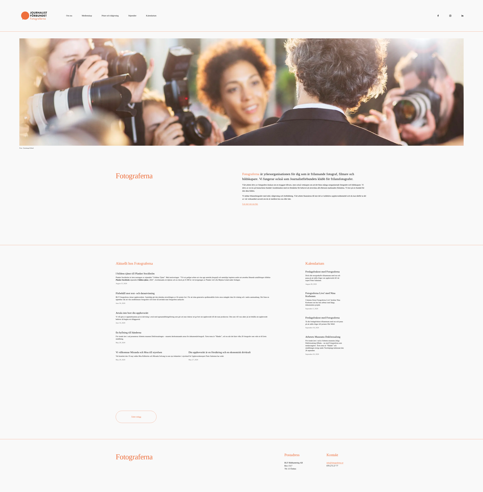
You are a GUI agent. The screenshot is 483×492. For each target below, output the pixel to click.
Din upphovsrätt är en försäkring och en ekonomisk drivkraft (220, 352)
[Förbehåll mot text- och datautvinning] (194, 289)
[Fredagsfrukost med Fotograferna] (318, 269)
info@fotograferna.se (335, 463)
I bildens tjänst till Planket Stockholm (135, 273)
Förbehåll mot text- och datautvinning (135, 293)
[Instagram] (450, 15)
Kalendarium (151, 16)
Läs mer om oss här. (250, 204)
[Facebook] (438, 15)
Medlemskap (87, 16)
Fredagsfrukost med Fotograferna (322, 271)
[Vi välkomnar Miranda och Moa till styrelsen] (152, 348)
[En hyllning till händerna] (194, 328)
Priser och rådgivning (110, 16)
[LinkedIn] (462, 15)
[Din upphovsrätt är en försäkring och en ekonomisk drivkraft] (220, 348)
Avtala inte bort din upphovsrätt (132, 312)
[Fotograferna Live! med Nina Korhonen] (321, 291)
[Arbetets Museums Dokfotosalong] (319, 334)
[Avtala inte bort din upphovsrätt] (194, 308)
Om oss (69, 16)
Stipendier (132, 16)
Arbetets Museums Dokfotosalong (322, 336)
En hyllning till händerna (128, 332)
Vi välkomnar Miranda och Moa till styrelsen (139, 352)
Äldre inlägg (136, 417)
